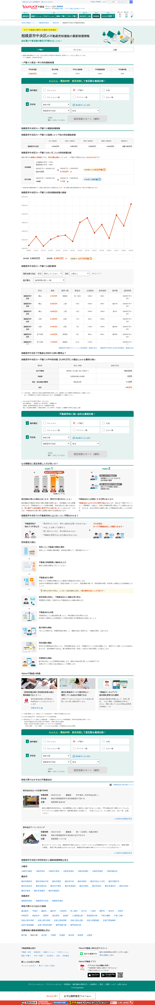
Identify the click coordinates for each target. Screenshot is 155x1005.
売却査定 (96, 16)
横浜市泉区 (25, 890)
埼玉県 (44, 935)
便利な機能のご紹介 (107, 955)
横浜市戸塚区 (55, 886)
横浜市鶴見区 (26, 881)
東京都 (24, 935)
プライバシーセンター (54, 984)
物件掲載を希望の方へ (81, 984)
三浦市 (93, 911)
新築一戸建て (61, 16)
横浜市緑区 (96, 886)
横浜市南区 (82, 881)
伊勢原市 (25, 915)
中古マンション (49, 16)
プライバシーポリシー (36, 984)
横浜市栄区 (123, 886)
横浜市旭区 (84, 886)
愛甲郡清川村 (75, 925)
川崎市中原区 (54, 871)
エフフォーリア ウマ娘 (124, 2)
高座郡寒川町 (92, 915)
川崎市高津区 (68, 871)
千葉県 (53, 935)
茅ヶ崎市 (74, 911)
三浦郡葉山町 (77, 915)
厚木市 (111, 911)
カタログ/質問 (107, 16)
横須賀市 (25, 911)
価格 (67, 273)
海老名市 (35, 915)
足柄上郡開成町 (93, 920)
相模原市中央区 (42, 900)
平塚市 (35, 911)
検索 (131, 1)
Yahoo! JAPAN (96, 2)
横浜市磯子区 (113, 881)
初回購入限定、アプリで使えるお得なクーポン (69, 8)
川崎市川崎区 (26, 871)
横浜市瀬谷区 (110, 886)
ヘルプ (104, 2)
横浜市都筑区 (54, 890)
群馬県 (80, 935)
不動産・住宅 (26, 952)
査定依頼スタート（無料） (87, 118)
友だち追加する (90, 953)
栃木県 (71, 935)
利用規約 (67, 984)
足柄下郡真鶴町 (27, 925)
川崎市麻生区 (112, 871)
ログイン (48, 8)
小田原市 (63, 911)
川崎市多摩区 (83, 871)
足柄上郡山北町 (76, 920)
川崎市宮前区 (97, 871)
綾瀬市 (66, 915)
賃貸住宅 (25, 16)
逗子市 (84, 911)
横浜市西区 (56, 881)
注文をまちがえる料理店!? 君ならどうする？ (37, 2)
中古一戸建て (72, 16)
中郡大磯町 (105, 915)
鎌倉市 (44, 911)
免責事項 (93, 984)
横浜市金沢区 (26, 886)
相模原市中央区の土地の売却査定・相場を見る (117, 348)
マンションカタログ (28, 965)
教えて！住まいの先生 (47, 965)
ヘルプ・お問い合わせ (119, 984)
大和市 (120, 911)
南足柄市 (55, 915)
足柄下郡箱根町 (109, 920)
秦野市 (102, 911)
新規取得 (60, 6)
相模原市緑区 (26, 900)
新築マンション (36, 16)
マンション (77, 49)
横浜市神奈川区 (42, 881)
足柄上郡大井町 (44, 920)
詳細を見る (35, 707)
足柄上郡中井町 (27, 920)
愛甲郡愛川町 (61, 925)
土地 (89, 16)
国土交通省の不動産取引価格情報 (51, 55)
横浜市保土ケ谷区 (97, 881)
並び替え (26, 280)
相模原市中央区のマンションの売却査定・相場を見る (78, 348)
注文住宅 (83, 16)
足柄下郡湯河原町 (45, 925)
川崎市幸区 (40, 871)
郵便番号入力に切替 (83, 105)
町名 (40, 273)
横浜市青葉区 (39, 890)
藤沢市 (53, 911)
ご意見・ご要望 (103, 984)
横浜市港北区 (41, 886)
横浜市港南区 (70, 886)
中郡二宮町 (118, 915)
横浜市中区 (69, 881)
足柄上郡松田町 (60, 920)
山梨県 (89, 935)
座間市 (46, 915)
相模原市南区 (57, 900)
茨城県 (62, 935)
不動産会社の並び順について (123, 784)
